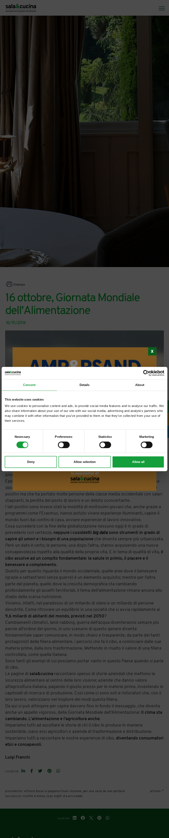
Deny (31, 462)
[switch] (64, 445)
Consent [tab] (29, 385)
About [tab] (139, 385)
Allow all (138, 462)
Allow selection (85, 462)
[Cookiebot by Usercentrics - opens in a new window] (146, 373)
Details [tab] (85, 385)
